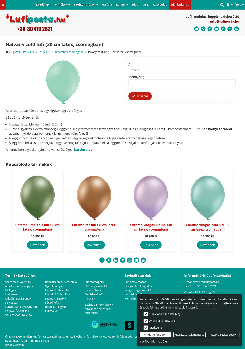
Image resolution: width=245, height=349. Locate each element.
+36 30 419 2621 (205, 286)
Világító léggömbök (137, 290)
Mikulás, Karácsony (17, 298)
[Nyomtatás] (143, 260)
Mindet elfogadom (155, 334)
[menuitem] (3, 5)
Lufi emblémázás (135, 282)
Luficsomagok (94, 282)
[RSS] (236, 29)
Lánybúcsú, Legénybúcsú (21, 307)
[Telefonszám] (203, 29)
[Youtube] (216, 29)
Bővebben (37, 245)
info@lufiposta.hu (224, 21)
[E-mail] (196, 29)
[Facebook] (210, 29)
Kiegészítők (92, 290)
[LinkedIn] (223, 29)
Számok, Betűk (54, 298)
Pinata (89, 298)
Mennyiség (137, 77)
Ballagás (10, 290)
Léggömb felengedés (138, 286)
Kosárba (142, 96)
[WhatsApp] (129, 260)
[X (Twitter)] (109, 260)
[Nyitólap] (3, 5)
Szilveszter (11, 302)
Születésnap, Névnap (18, 315)
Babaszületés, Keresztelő (61, 282)
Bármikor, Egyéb (55, 307)
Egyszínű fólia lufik (56, 294)
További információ (152, 341)
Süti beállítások (39, 341)
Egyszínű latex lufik (57, 290)
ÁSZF (24, 341)
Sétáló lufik (52, 302)
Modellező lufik (94, 294)
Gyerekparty (52, 286)
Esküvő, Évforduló (16, 311)
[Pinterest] (122, 260)
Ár (130, 64)
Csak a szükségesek (223, 334)
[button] (239, 5)
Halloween (11, 294)
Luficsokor (51, 311)
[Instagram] (230, 29)
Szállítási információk (98, 304)
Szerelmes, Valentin (17, 282)
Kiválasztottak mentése (189, 334)
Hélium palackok (95, 286)
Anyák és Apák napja (18, 286)
